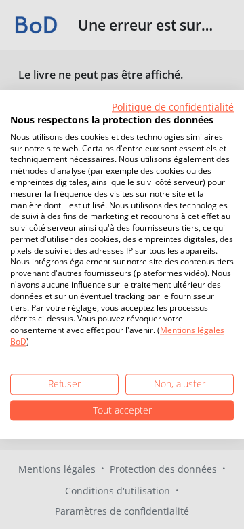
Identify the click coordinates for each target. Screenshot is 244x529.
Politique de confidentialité (173, 106)
